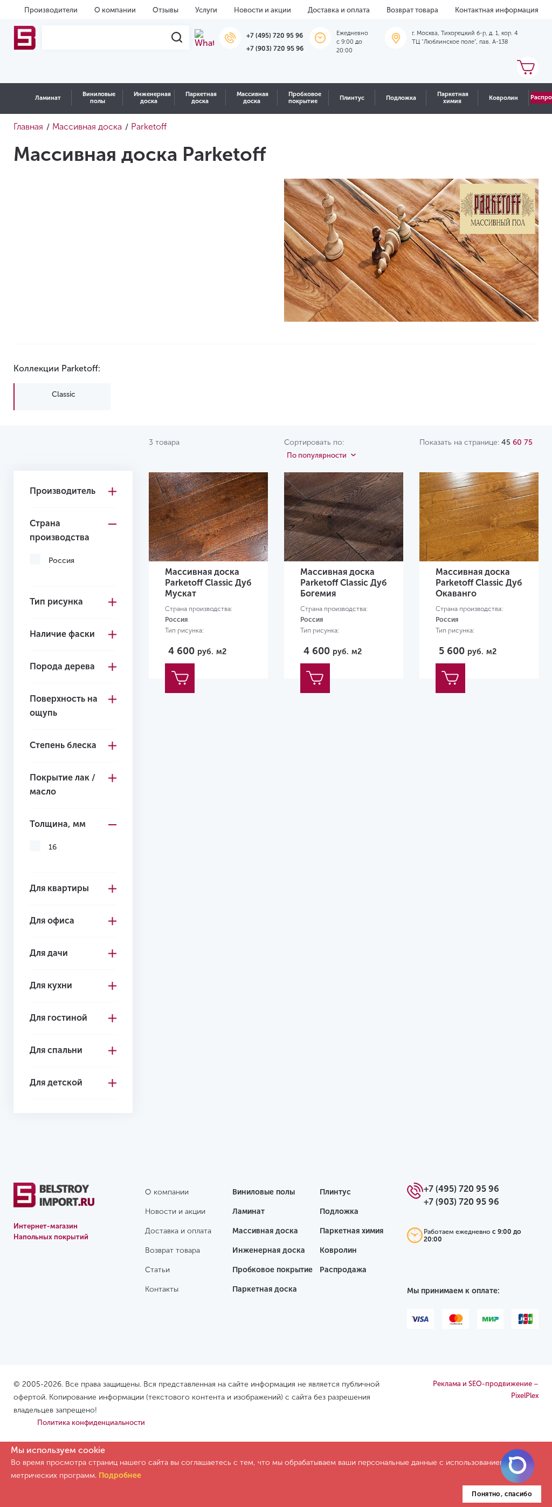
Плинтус (352, 97)
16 (53, 847)
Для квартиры (59, 888)
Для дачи (49, 953)
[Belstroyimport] (25, 37)
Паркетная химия (452, 98)
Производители (51, 10)
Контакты (161, 1289)
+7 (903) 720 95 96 (274, 48)
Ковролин (503, 97)
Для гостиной (58, 1018)
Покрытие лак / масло (62, 784)
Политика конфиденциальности (91, 1422)
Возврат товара (412, 10)
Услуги (206, 10)
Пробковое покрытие (304, 98)
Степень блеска (63, 745)
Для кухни (51, 985)
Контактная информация (497, 10)
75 (528, 442)
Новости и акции (262, 10)
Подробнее (120, 1475)
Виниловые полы (98, 98)
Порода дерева (62, 666)
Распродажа (343, 1269)
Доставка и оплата (339, 10)
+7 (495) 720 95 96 (274, 35)
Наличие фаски (62, 634)
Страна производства (59, 530)
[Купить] (180, 678)
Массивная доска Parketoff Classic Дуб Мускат (208, 583)
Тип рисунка (56, 601)
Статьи (157, 1269)
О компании (115, 10)
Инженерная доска (152, 98)
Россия (61, 560)
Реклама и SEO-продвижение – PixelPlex (486, 1390)
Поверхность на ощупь (64, 706)
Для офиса (52, 920)
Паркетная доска (201, 98)
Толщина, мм (58, 824)
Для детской (56, 1082)
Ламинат (48, 97)
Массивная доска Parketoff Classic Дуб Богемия (343, 583)
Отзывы (165, 10)
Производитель (62, 491)
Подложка (401, 97)
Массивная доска (252, 98)
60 (517, 442)
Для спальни (56, 1050)
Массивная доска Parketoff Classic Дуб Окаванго (479, 583)
